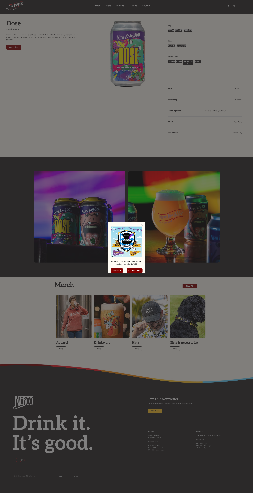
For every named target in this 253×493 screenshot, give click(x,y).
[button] (142, 225)
